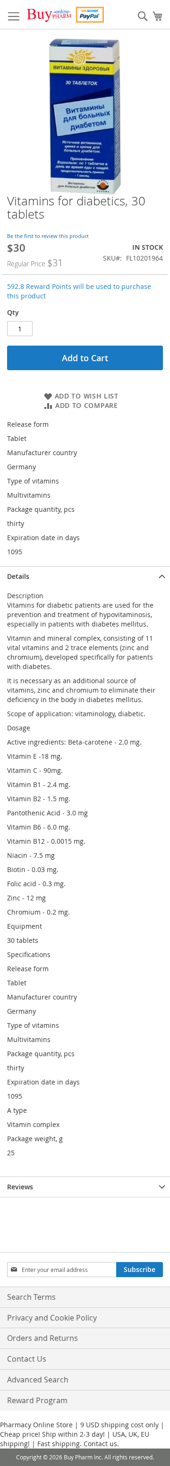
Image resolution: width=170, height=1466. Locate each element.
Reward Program (37, 1400)
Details (18, 576)
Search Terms (31, 1297)
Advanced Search (37, 1379)
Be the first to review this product (48, 235)
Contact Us (26, 1359)
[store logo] (65, 15)
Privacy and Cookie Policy (52, 1318)
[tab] (85, 576)
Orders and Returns (42, 1338)
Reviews (20, 1186)
